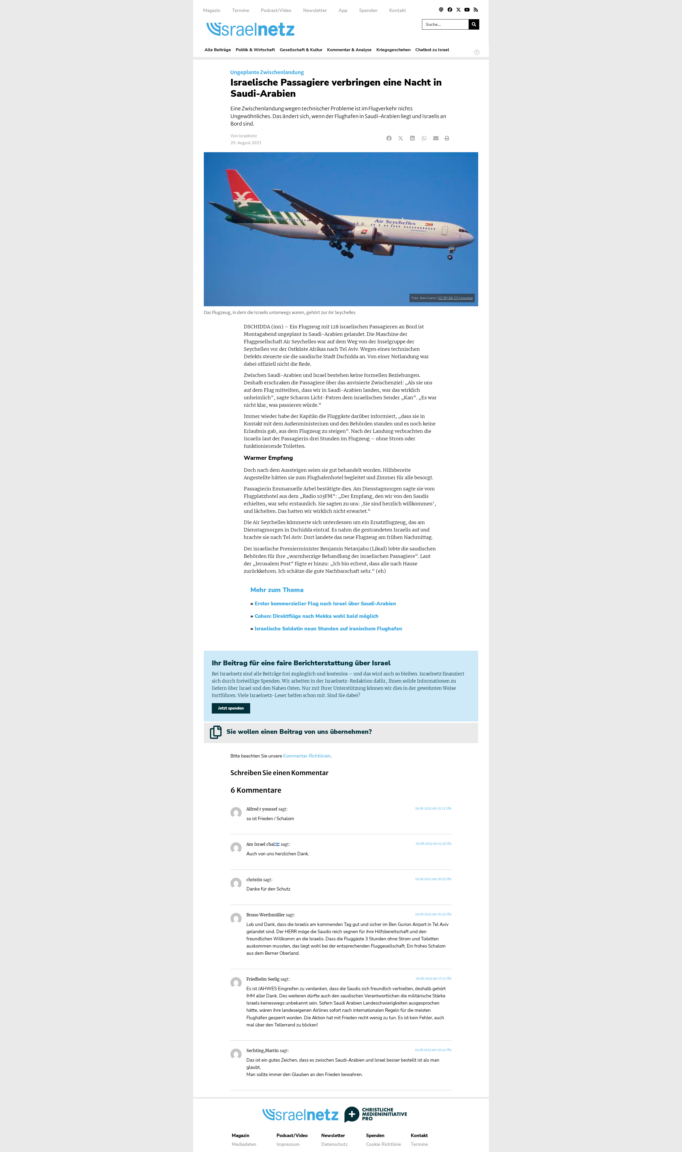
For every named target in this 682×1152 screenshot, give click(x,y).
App (343, 10)
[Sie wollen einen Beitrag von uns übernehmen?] (215, 732)
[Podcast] (441, 9)
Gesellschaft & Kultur (301, 50)
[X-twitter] (458, 9)
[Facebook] (449, 9)
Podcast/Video (276, 10)
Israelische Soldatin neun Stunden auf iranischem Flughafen (328, 628)
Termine (240, 10)
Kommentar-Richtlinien (307, 756)
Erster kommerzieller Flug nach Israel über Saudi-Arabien (325, 603)
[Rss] (476, 9)
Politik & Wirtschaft (255, 50)
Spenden (368, 10)
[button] (389, 138)
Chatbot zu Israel (432, 50)
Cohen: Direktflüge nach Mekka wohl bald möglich (317, 616)
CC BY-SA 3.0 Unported (456, 298)
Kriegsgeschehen (393, 50)
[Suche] (474, 24)
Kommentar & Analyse (349, 50)
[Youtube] (467, 9)
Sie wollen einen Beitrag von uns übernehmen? (299, 731)
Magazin (211, 10)
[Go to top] (477, 55)
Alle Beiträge (218, 50)
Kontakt (397, 10)
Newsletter (315, 10)
